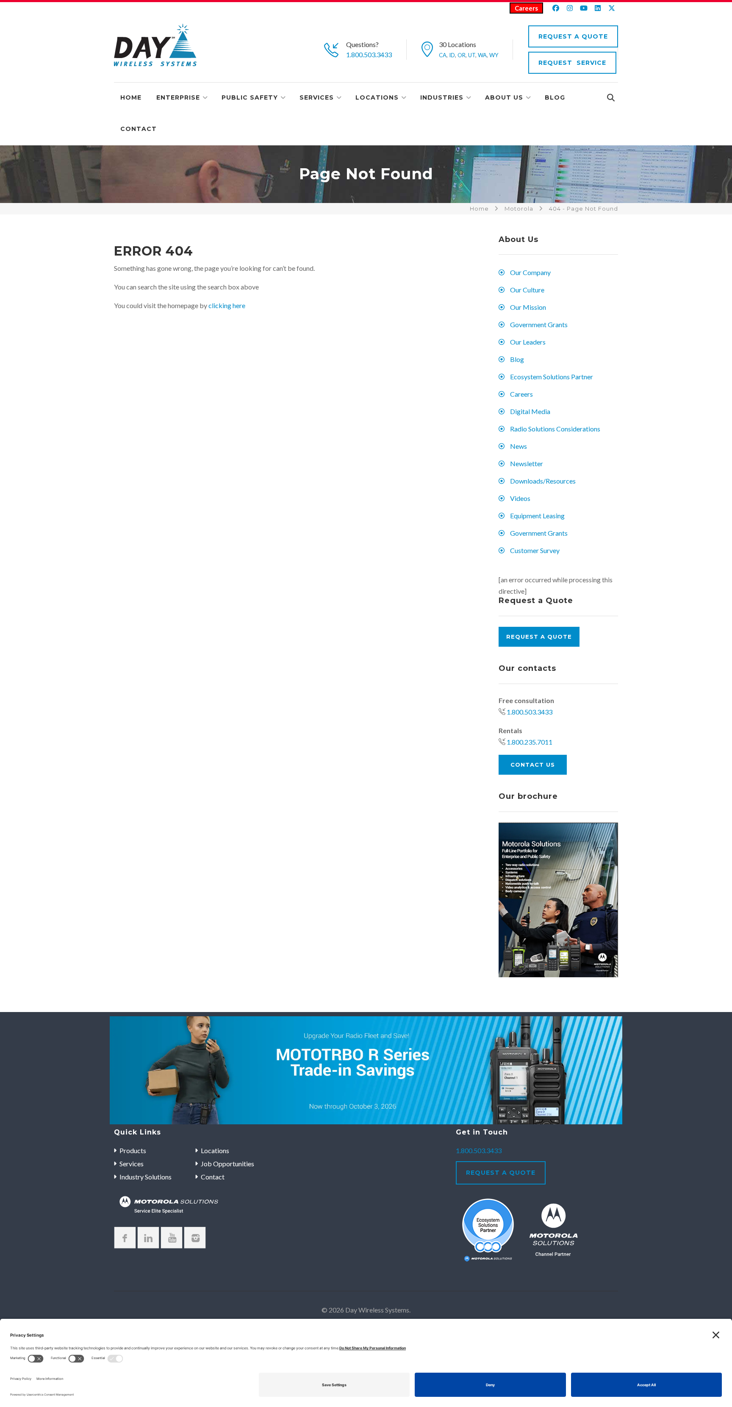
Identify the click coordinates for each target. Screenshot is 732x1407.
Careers (526, 8)
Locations (377, 97)
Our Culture (527, 290)
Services (316, 97)
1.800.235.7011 (529, 742)
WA (482, 55)
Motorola (519, 208)
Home (130, 97)
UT (471, 55)
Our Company (530, 272)
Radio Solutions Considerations (555, 429)
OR (462, 55)
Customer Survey (535, 550)
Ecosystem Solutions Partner (551, 377)
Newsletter (526, 463)
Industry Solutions (145, 1177)
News (518, 446)
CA (442, 55)
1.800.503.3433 (369, 54)
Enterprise (178, 97)
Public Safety (250, 97)
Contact (138, 129)
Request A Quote (573, 36)
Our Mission (528, 307)
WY (493, 55)
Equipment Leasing (537, 516)
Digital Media (530, 411)
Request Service (572, 63)
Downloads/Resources (543, 481)
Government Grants (539, 324)
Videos (520, 498)
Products (132, 1150)
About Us (504, 97)
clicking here (226, 305)
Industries (441, 97)
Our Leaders (528, 342)
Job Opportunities (227, 1164)
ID (452, 55)
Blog (555, 97)
